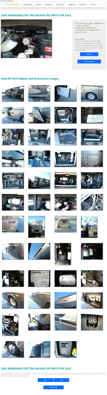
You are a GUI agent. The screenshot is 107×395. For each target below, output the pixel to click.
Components (60, 4)
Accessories (83, 4)
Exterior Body (27, 4)
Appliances (71, 4)
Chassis (38, 4)
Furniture (94, 4)
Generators (48, 4)
